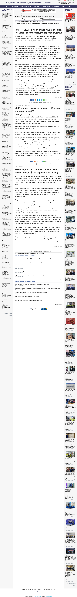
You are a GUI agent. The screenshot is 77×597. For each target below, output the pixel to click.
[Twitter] (39, 100)
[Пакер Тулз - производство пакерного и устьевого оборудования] (38, 10)
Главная (17, 21)
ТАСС (61, 97)
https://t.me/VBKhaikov (48, 19)
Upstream (4, 48)
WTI (67, 2)
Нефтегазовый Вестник (41, 102)
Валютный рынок (6, 109)
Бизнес (4, 87)
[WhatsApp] (44, 100)
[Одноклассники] (35, 100)
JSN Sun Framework (48, 596)
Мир (10, 129)
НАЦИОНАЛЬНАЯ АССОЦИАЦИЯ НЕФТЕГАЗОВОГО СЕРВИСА (38, 589)
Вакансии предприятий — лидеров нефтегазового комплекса (42, 23)
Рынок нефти (40, 21)
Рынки (34, 21)
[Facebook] (31, 100)
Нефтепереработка (6, 98)
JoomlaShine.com (38, 596)
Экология (4, 20)
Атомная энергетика (7, 77)
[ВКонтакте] (33, 100)
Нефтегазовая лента (25, 21)
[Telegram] (42, 100)
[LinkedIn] (37, 100)
